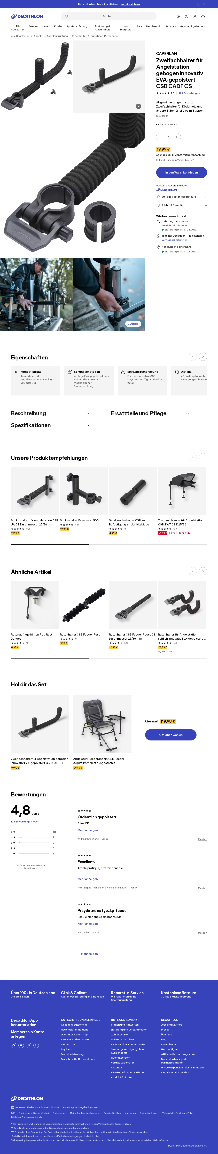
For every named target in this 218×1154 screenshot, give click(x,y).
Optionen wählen (171, 735)
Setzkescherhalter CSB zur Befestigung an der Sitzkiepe (129, 522)
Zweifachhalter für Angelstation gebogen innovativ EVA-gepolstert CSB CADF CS (40, 761)
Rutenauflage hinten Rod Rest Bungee (32, 636)
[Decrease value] (160, 137)
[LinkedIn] (36, 1045)
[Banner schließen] (204, 4)
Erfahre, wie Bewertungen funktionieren (31, 867)
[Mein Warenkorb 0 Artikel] (203, 16)
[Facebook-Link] (13, 1045)
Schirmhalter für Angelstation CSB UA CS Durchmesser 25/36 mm (35, 522)
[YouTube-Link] (21, 1045)
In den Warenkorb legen (181, 172)
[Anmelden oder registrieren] (195, 16)
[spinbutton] (168, 137)
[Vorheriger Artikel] (193, 357)
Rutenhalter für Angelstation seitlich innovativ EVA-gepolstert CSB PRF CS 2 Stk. (181, 637)
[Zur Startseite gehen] (27, 16)
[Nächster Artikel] (203, 357)
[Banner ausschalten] (199, 4)
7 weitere (133, 324)
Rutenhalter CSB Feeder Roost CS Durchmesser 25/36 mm (132, 636)
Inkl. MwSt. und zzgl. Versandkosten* (175, 160)
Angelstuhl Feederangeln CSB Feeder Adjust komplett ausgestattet (99, 761)
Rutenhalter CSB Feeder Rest (80, 634)
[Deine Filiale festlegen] (178, 16)
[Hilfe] (187, 16)
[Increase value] (177, 137)
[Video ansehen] (138, 106)
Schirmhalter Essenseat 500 (79, 520)
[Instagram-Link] (28, 1045)
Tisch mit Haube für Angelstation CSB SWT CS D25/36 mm (181, 522)
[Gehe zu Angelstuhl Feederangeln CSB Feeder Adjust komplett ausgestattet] (102, 724)
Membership (153, 26)
